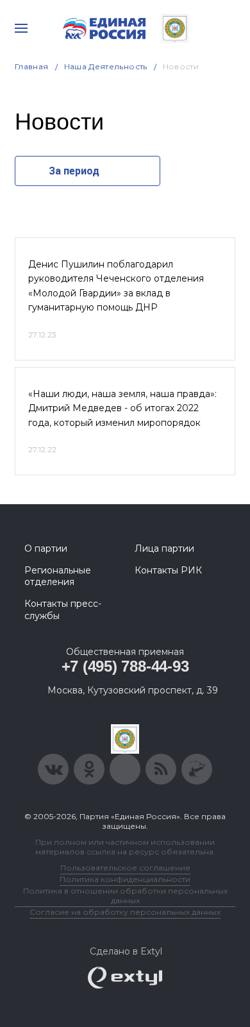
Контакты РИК (168, 570)
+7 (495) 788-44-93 (125, 666)
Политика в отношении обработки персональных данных (125, 895)
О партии (45, 548)
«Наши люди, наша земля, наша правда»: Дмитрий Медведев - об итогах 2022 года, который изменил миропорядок (122, 408)
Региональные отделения (57, 576)
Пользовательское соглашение (125, 867)
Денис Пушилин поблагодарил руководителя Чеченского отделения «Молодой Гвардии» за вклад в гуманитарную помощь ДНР (116, 286)
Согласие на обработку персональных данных (125, 912)
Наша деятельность (105, 66)
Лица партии (164, 548)
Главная (32, 66)
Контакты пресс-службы (62, 609)
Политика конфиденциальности (125, 879)
